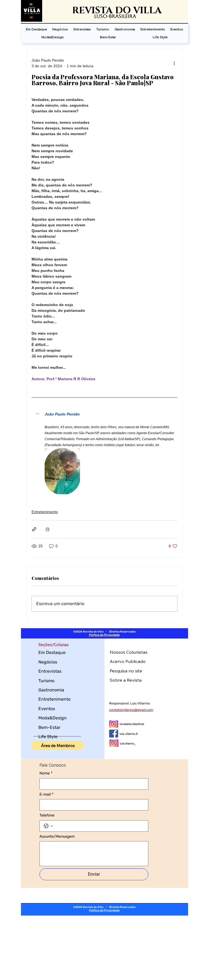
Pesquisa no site (126, 671)
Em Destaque (52, 652)
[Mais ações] (174, 63)
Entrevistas (50, 671)
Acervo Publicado (128, 661)
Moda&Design (52, 717)
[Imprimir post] (47, 529)
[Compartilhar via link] (34, 529)
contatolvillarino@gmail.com (131, 710)
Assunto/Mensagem (57, 836)
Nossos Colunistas (128, 652)
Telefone (46, 815)
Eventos (46, 708)
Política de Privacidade (104, 635)
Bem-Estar (49, 727)
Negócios (47, 662)
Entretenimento (45, 512)
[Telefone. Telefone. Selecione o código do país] (48, 826)
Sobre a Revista (126, 680)
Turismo (46, 680)
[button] (104, 414)
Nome (46, 773)
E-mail (46, 794)
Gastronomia (51, 689)
